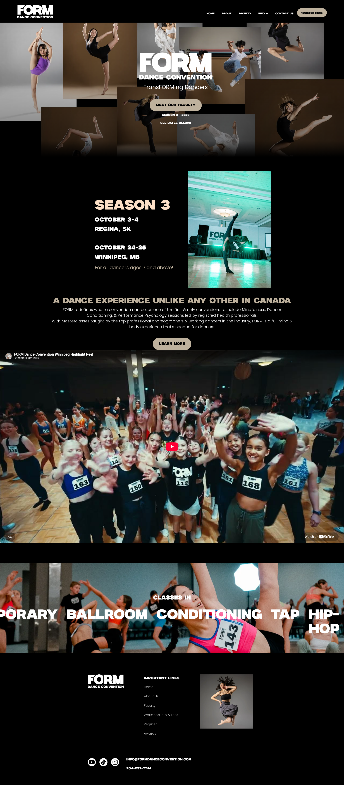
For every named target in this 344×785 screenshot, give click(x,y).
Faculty (245, 13)
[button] (263, 13)
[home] (35, 11)
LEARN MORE (172, 344)
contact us (284, 13)
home (211, 13)
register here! (312, 13)
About (226, 13)
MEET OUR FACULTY (175, 105)
